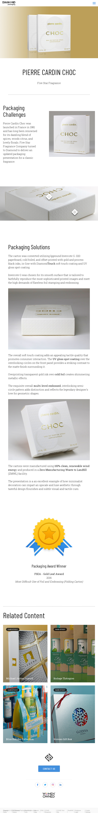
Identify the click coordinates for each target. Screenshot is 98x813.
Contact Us (49, 768)
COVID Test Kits (60, 811)
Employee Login (78, 811)
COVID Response (48, 811)
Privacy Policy (5, 811)
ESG (42, 810)
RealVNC (71, 810)
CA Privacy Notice (16, 811)
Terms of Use (27, 811)
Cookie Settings (87, 811)
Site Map (35, 811)
